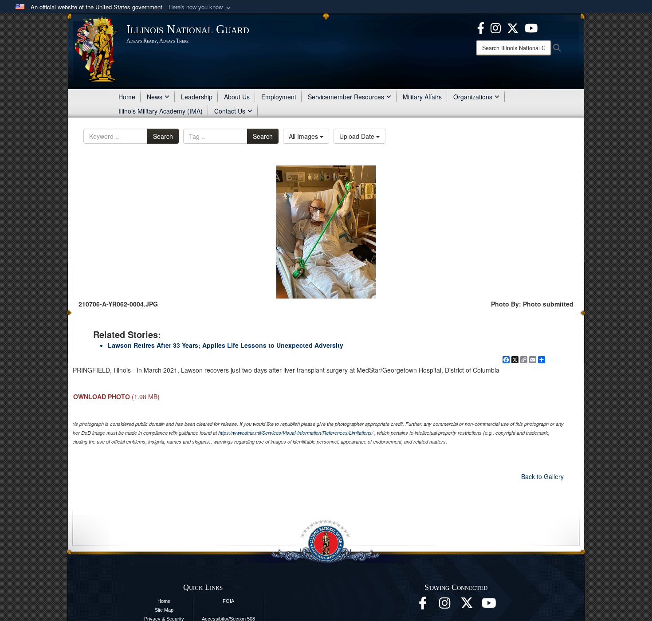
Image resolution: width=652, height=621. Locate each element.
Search (163, 136)
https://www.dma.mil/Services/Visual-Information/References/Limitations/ (295, 432)
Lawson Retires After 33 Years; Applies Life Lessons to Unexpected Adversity (225, 345)
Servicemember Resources (346, 96)
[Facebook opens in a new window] (480, 27)
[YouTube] (531, 27)
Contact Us (229, 110)
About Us (237, 96)
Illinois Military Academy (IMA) (160, 110)
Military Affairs (422, 96)
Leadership (196, 96)
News (154, 96)
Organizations (472, 96)
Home (126, 96)
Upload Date (357, 136)
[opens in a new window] (467, 605)
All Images (304, 136)
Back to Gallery (542, 476)
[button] (200, 7)
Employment (278, 96)
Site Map (164, 610)
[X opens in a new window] (512, 27)
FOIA (228, 601)
